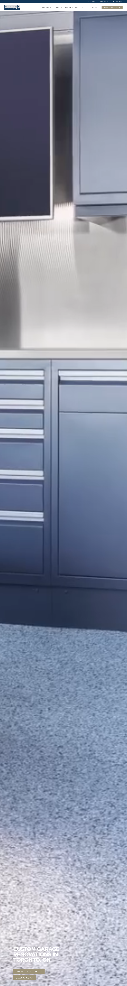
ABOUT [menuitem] (94, 7)
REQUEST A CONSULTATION (112, 7)
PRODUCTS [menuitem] (58, 7)
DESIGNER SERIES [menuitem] (71, 7)
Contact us (118, 1)
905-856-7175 (105, 1)
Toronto (92, 1)
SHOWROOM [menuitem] (46, 7)
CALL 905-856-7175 (24, 978)
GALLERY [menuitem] (85, 7)
